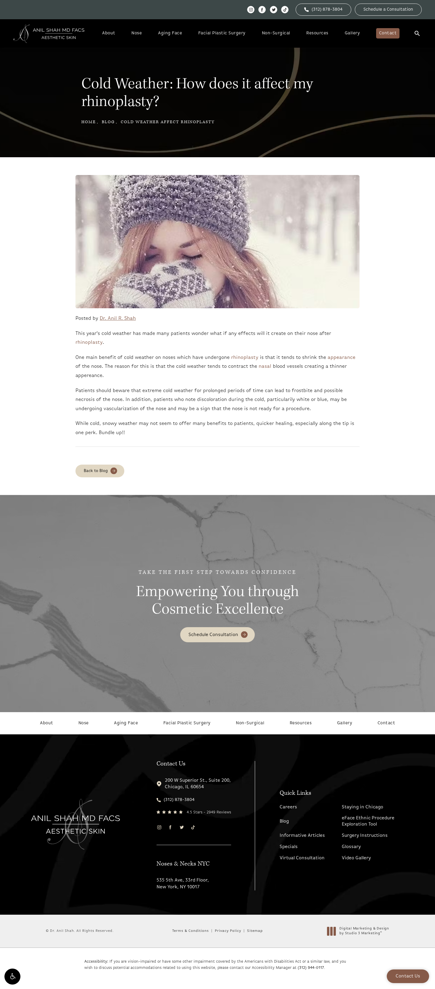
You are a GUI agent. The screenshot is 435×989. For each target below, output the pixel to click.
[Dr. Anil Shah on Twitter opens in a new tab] (273, 9)
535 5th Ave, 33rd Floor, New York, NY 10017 (183, 883)
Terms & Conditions (190, 931)
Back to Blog (96, 471)
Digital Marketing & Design (364, 931)
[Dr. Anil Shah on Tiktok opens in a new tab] (285, 9)
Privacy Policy (228, 931)
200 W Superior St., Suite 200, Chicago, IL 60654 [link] (198, 783)
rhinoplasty (89, 342)
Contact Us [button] (408, 976)
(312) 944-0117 (311, 968)
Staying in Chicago (362, 807)
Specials (289, 846)
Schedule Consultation (213, 634)
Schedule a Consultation (388, 9)
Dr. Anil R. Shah (118, 318)
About (108, 33)
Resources (317, 33)
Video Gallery (356, 858)
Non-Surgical (276, 33)
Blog (108, 122)
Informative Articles (302, 835)
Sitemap (255, 931)
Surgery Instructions (365, 835)
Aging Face (170, 33)
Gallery (352, 33)
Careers (288, 807)
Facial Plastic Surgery (222, 33)
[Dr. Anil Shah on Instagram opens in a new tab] (250, 9)
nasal (265, 366)
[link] (323, 10)
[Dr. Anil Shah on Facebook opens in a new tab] (262, 9)
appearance (341, 357)
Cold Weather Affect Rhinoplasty (168, 122)
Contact (388, 33)
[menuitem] (250, 9)
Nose (136, 33)
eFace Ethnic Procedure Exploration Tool (368, 821)
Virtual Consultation (302, 858)
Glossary (351, 846)
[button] (12, 977)
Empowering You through (217, 593)
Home (88, 122)
